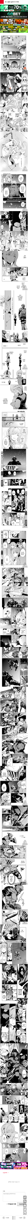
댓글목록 (5, 1172)
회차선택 (25, 1197)
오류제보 (25, 1201)
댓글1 (25, 1205)
